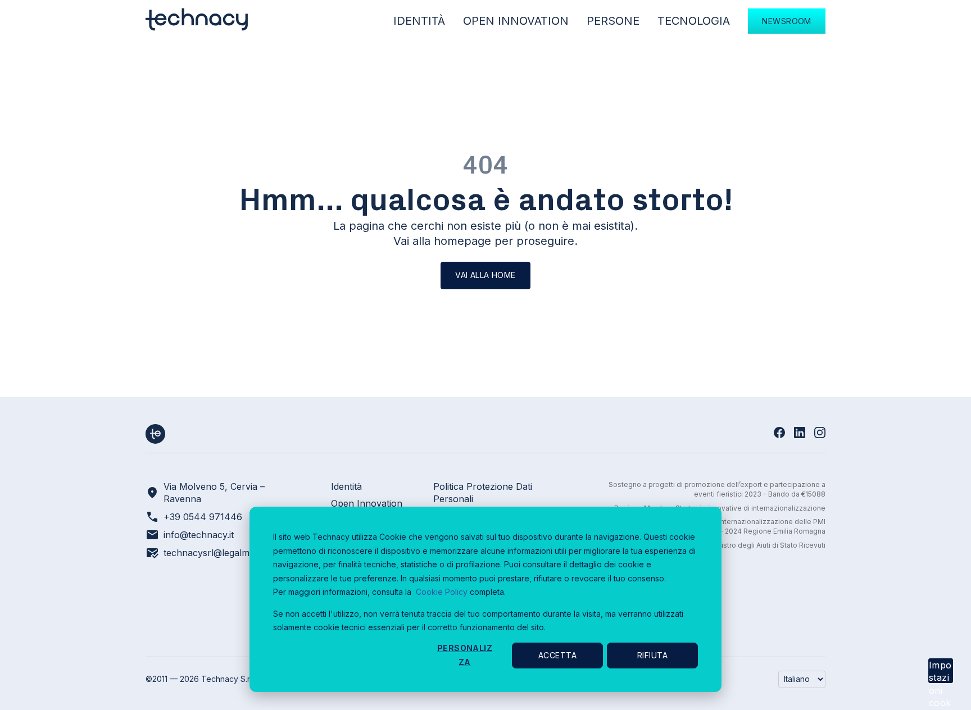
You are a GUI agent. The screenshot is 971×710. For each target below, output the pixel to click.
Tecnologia (693, 21)
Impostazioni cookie (940, 671)
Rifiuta (652, 655)
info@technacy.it (199, 534)
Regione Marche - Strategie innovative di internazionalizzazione (719, 508)
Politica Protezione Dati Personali (482, 492)
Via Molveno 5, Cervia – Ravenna (214, 492)
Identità (419, 21)
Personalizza (464, 655)
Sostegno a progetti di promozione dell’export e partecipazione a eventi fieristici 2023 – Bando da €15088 (717, 489)
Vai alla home (485, 275)
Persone (613, 21)
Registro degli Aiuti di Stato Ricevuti (766, 545)
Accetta (557, 655)
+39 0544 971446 (203, 516)
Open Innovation (516, 21)
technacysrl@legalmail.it (214, 552)
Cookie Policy (442, 592)
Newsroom (786, 21)
